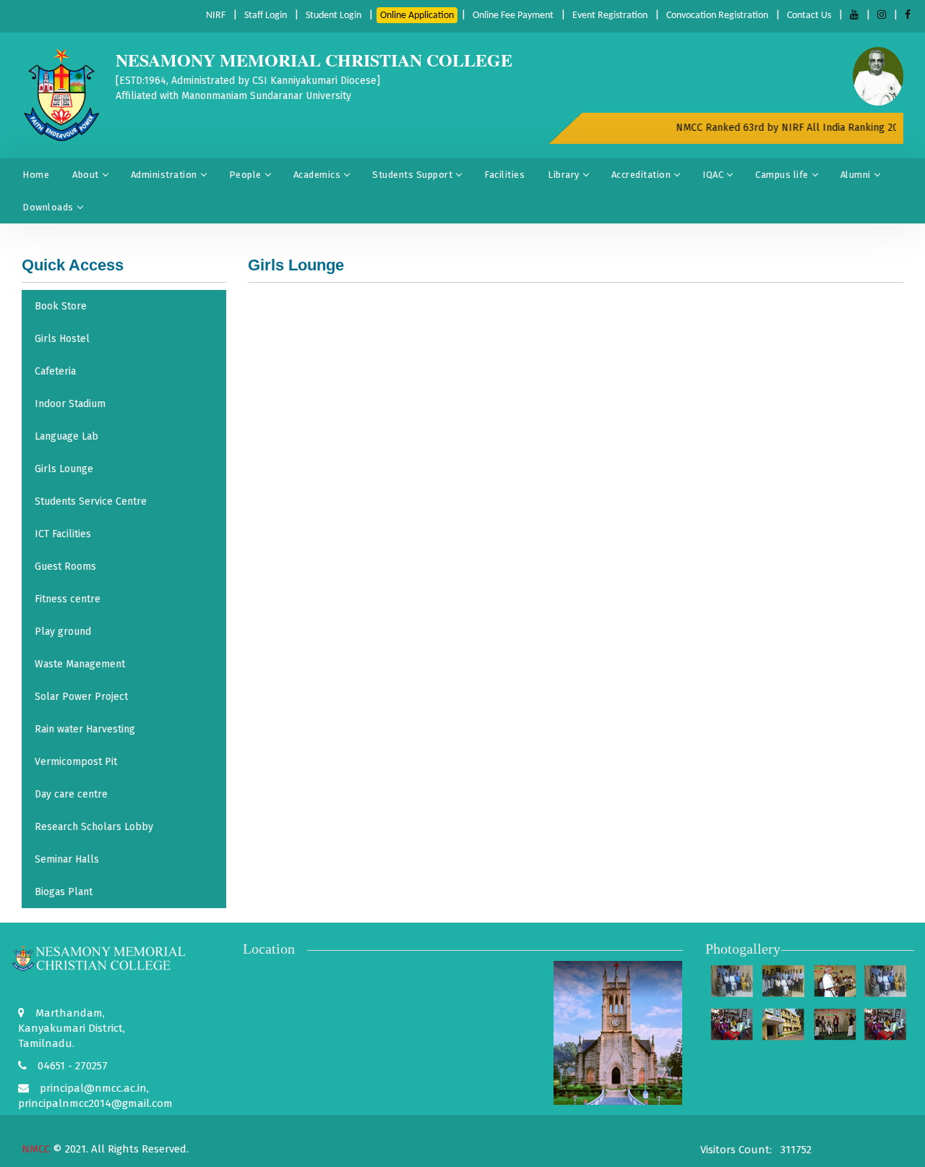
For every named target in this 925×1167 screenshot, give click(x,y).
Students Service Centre (91, 501)
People (245, 174)
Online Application (417, 15)
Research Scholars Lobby (94, 827)
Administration (164, 174)
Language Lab (66, 436)
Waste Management (80, 664)
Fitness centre (67, 599)
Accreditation (641, 174)
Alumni (855, 174)
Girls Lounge (64, 469)
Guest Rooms (65, 566)
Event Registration (610, 15)
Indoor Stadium (70, 404)
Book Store (61, 306)
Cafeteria (55, 371)
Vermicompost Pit (76, 762)
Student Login (333, 15)
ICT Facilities (63, 534)
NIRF (215, 15)
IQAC (712, 174)
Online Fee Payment (513, 15)
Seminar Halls (67, 859)
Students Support (412, 174)
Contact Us (809, 15)
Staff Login (265, 15)
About (85, 174)
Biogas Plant (63, 892)
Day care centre (71, 794)
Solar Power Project (81, 697)
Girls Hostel (62, 339)
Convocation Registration (717, 15)
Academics (317, 174)
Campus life (782, 174)
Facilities (504, 174)
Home (35, 174)
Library (564, 174)
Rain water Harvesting (85, 729)
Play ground (63, 631)
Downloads (48, 207)
